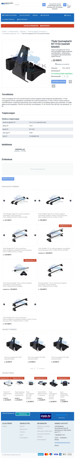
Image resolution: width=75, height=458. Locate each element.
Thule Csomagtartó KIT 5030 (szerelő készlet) (57, 358)
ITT (59, 432)
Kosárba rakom (58, 82)
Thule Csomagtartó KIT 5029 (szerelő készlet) (34, 358)
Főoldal (4, 426)
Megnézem (45, 26)
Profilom (22, 432)
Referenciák (22, 19)
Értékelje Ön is (8, 179)
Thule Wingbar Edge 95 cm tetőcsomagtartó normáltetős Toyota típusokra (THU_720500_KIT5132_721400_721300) (16, 215)
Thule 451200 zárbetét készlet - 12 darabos (42, 393)
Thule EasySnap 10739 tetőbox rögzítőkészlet (19, 393)
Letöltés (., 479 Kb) (20, 151)
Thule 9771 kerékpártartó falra (7, 393)
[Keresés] (44, 4)
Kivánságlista (24, 438)
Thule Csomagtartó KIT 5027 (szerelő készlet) (10, 358)
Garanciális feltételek (43, 434)
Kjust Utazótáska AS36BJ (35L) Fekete (64, 394)
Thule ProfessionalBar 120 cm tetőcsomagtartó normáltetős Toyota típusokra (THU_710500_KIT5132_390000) (17, 284)
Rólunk (57, 445)
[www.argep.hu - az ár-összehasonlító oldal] (45, 416)
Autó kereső (25, 15)
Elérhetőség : (55, 71)
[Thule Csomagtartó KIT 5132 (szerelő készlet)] (25, 63)
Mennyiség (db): (56, 76)
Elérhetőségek (41, 439)
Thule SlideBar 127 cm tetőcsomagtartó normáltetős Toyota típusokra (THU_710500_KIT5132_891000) (54, 249)
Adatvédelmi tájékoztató (44, 431)
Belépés (22, 426)
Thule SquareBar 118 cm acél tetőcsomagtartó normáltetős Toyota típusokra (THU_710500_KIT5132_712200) (52, 284)
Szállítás (39, 437)
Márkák (35, 15)
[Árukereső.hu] (61, 415)
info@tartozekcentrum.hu (62, 442)
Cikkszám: (54, 68)
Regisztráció (23, 429)
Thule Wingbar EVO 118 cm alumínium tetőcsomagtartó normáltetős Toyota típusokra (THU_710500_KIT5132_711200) (17, 250)
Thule (31, 126)
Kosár (21, 435)
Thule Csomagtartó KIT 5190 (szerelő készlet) (53, 395)
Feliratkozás (23, 414)
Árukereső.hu (62, 417)
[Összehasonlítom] (53, 86)
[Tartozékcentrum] (7, 3)
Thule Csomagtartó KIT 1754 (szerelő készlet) (30, 395)
